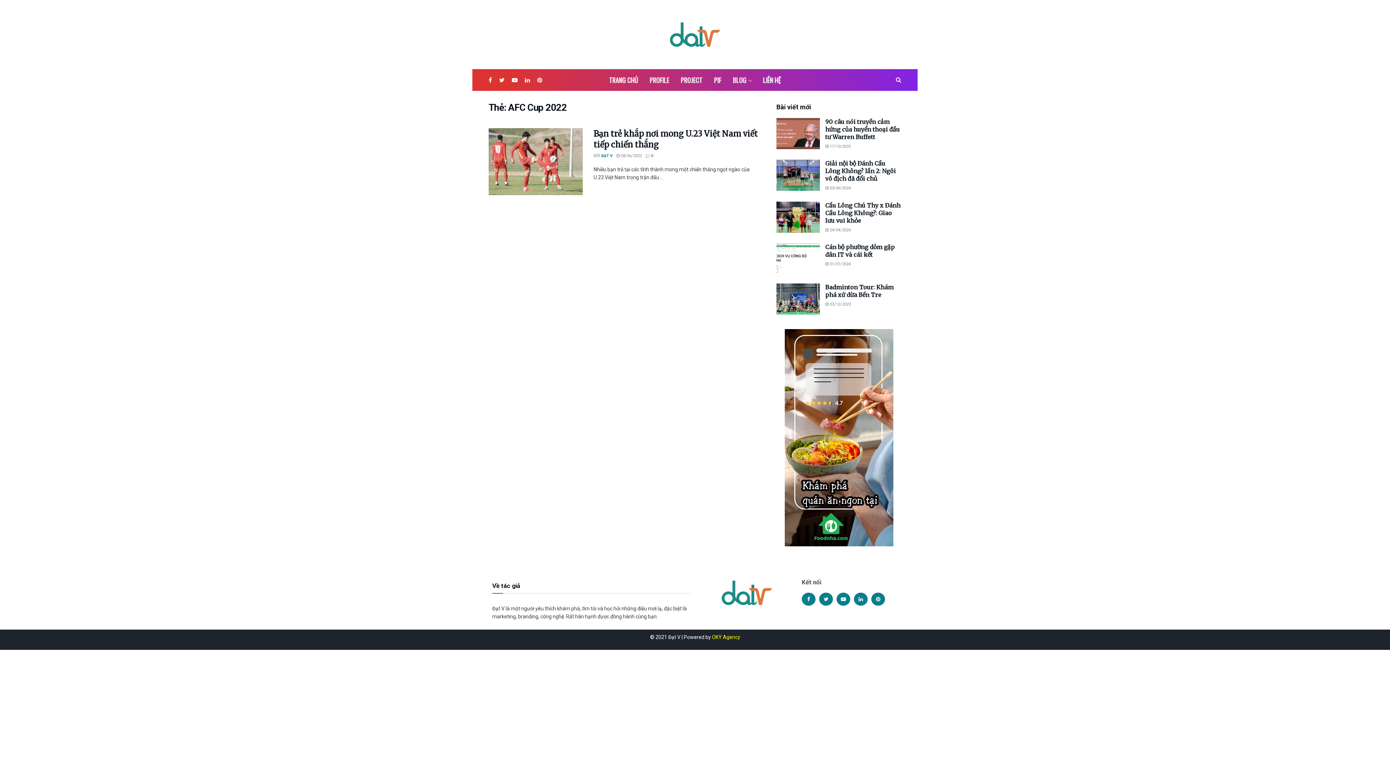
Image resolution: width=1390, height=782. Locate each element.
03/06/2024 (840, 188)
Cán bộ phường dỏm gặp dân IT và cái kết (860, 250)
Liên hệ (772, 80)
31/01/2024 (840, 264)
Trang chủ (623, 80)
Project (692, 80)
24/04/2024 (840, 230)
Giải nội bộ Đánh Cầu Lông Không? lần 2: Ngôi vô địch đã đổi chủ (860, 171)
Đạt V (606, 156)
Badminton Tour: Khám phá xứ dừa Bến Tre (859, 290)
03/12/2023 (840, 304)
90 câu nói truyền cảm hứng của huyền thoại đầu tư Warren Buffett (862, 129)
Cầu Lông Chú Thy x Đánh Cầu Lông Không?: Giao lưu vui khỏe (863, 213)
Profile (659, 80)
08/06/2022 (631, 156)
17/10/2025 (840, 146)
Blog (739, 80)
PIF (717, 80)
